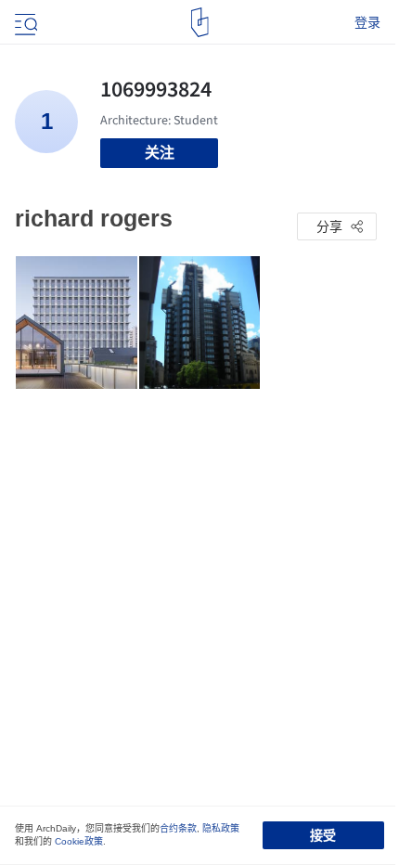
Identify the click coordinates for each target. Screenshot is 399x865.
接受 (323, 835)
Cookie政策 (79, 841)
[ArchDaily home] (200, 22)
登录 (367, 22)
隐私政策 (220, 828)
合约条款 (178, 828)
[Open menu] (24, 22)
